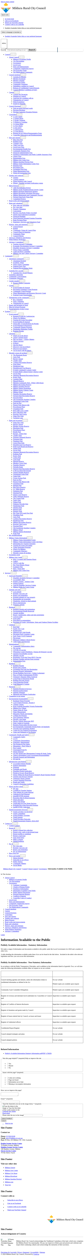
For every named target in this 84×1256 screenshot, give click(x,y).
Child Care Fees (18, 145)
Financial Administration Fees (22, 153)
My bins (15, 789)
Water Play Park (18, 416)
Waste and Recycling (16, 786)
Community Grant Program (22, 291)
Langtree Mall (17, 379)
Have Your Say (14, 853)
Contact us (8, 823)
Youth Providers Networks (21, 819)
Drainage (16, 767)
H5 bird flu (16, 759)
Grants (11, 285)
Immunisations (13, 644)
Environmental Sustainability (18, 699)
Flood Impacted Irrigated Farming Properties (27, 218)
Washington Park (18, 506)
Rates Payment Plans (20, 220)
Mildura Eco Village (19, 708)
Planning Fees (17, 165)
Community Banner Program (22, 327)
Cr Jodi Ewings (18, 129)
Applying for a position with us (23, 98)
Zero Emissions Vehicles (21, 717)
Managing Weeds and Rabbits (22, 714)
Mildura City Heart (11, 1173)
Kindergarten (17, 630)
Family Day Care (18, 629)
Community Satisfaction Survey (23, 68)
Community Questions (20, 84)
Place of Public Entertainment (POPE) (25, 675)
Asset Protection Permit (20, 682)
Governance (17, 63)
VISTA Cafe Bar (18, 563)
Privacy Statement (23, 1252)
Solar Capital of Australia (21, 723)
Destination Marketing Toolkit (23, 329)
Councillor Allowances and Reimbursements (27, 135)
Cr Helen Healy (18, 118)
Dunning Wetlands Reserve (22, 437)
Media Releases (18, 858)
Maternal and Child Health (21, 632)
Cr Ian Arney (17, 128)
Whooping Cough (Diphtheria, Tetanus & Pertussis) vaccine (32, 652)
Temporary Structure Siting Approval (25, 677)
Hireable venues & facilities (18, 353)
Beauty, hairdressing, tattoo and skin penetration (28, 615)
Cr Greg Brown (18, 131)
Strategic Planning (19, 692)
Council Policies (18, 236)
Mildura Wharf (18, 392)
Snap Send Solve (18, 837)
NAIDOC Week (18, 263)
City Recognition (18, 61)
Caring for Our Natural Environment (25, 730)
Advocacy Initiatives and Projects (20, 238)
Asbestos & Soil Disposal (21, 794)
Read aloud (6, 1113)
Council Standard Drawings (22, 780)
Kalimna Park (17, 454)
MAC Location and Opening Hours (24, 559)
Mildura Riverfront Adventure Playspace (26, 193)
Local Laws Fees (18, 147)
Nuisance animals (18, 605)
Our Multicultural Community (22, 72)
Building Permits (18, 666)
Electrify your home (19, 719)
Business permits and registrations (24, 609)
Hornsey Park (17, 511)
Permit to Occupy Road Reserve (23, 773)
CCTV (15, 739)
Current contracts (18, 179)
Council (24, 869)
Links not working (15, 1078)
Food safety (17, 618)
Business (12, 607)
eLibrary (16, 343)
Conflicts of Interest (19, 896)
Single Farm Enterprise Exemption (24, 214)
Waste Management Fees (21, 171)
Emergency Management (21, 742)
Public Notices (18, 862)
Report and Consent (19, 667)
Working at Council (19, 96)
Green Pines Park (18, 443)
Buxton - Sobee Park (20, 434)
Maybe (11, 1066)
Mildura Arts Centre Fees (21, 160)
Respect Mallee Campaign (21, 283)
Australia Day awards (16, 271)
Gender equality (14, 281)
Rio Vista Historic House (21, 565)
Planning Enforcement (20, 691)
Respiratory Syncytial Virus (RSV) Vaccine (27, 657)
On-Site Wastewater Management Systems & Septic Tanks (32, 753)
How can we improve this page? (11, 1090)
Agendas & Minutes (19, 77)
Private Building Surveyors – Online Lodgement (28, 673)
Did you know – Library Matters (23, 339)
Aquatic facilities (18, 613)
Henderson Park (18, 366)
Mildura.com (9, 1182)
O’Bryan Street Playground (22, 471)
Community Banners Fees (21, 151)
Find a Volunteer (18, 301)
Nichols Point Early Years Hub (23, 197)
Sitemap (42, 1252)
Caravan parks (17, 617)
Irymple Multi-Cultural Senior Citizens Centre (28, 372)
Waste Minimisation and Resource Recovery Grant (29, 293)
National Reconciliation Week (22, 268)
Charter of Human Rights (21, 887)
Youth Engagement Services (18, 810)
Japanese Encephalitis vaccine (22, 654)
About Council (14, 57)
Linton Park (17, 458)
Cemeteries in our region (17, 696)
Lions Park (16, 459)
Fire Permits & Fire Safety (21, 744)
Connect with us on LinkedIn (16, 1207)
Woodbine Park (18, 515)
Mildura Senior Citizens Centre (23, 390)
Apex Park (16, 357)
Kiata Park (16, 533)
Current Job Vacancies (20, 94)
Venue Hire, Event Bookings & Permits (26, 324)
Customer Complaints (20, 885)
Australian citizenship (16, 275)
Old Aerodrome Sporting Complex (24, 399)
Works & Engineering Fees (22, 173)
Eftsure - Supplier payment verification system (28, 183)
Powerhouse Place (19, 407)
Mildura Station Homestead (22, 388)
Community (9, 256)
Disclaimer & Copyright (8, 1252)
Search (3, 50)
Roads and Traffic (19, 782)
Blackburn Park (18, 428)
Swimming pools (14, 555)
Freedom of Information (21, 889)
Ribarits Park (17, 485)
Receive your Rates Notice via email (25, 213)
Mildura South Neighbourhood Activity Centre (28, 190)
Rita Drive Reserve (19, 487)
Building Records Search (21, 680)
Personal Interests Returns (21, 894)
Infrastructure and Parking (17, 761)
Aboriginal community (16, 259)
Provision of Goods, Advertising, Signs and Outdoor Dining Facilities (35, 622)
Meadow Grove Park (20, 463)
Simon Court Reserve (20, 495)
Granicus (36, 1254)
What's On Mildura (19, 318)
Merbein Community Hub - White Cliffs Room (28, 383)
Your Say (8, 1185)
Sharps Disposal (18, 752)
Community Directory (16, 278)
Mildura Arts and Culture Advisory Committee (28, 253)
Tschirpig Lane (18, 418)
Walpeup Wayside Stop (20, 504)
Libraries (12, 334)
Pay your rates (17, 207)
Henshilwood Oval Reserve (22, 368)
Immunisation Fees (19, 158)
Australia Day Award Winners (23, 273)
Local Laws (17, 65)
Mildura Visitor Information (18, 538)
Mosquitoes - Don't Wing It (22, 746)
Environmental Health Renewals (23, 611)
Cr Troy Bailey (18, 126)
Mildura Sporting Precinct (21, 386)
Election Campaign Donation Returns (25, 112)
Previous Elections (19, 110)
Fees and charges (14, 138)
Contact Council (14, 825)
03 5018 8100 (10, 1136)
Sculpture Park (18, 567)
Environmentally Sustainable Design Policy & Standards (31, 727)
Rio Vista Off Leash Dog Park (23, 513)
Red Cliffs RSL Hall (19, 412)
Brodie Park (17, 432)
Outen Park (16, 476)
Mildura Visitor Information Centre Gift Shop (27, 542)
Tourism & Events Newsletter (22, 320)
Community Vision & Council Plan (24, 230)
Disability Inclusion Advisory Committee (26, 248)
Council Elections (14, 106)
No (10, 1068)
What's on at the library (20, 336)
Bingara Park (17, 509)
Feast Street (17, 364)
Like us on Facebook (14, 1203)
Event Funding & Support (21, 288)
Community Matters (19, 863)
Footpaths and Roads (20, 769)
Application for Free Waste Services (24, 803)
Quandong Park (18, 409)
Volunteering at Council (20, 100)
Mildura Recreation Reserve (22, 385)
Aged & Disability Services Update (24, 585)
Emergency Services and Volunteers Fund (26, 222)
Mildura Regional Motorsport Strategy (25, 191)
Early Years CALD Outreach (22, 636)
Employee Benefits (19, 104)
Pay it (11, 844)
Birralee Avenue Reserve (21, 426)
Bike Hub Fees (18, 140)
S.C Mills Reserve (19, 489)
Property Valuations (19, 209)
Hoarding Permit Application (22, 771)
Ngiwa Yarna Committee (21, 250)
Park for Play (17, 403)
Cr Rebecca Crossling (20, 122)
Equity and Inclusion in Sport (18, 305)
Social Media (17, 865)
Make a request (18, 839)
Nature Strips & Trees (20, 710)
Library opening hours (20, 337)
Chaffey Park (17, 361)
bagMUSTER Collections (21, 807)
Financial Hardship (19, 216)
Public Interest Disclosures (21, 892)
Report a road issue (19, 836)
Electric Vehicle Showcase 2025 (23, 721)
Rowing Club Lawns (20, 414)
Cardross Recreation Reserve (22, 362)
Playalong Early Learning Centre (23, 634)
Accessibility (34, 1252)
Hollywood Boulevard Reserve (23, 446)
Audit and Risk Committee (21, 251)
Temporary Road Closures (21, 778)
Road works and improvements (19, 201)
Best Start (16, 627)
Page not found (13, 1080)
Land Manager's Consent (21, 684)
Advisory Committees (16, 242)
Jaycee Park (17, 373)
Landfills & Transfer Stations (22, 790)
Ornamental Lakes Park (20, 401)
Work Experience (18, 102)
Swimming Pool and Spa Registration (25, 669)
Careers (11, 92)
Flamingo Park (18, 441)
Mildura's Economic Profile (22, 59)
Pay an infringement (19, 851)
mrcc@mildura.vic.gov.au (14, 1138)
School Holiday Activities (21, 815)
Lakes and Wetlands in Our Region (24, 732)
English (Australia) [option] (23, 36)
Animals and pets (14, 590)
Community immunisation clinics (23, 646)
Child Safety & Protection (21, 642)
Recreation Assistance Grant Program (25, 289)
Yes (10, 1064)
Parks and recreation (15, 420)
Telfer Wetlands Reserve (21, 496)
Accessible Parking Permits (22, 764)
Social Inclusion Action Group (19, 309)
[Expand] (13, 54)
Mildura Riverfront (11, 1176)
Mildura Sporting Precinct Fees (23, 162)
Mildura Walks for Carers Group (23, 587)
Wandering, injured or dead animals (24, 601)
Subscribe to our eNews (21, 860)
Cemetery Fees (18, 143)
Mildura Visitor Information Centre (24, 540)
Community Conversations (17, 276)
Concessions (17, 211)
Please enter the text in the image (13, 1115)
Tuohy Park (17, 500)
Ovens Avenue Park (19, 478)
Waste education (18, 800)
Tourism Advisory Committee (22, 244)
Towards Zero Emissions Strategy (24, 728)
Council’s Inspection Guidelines (23, 784)
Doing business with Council (22, 181)
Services (7, 573)
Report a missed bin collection (23, 830)
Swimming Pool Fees (20, 169)
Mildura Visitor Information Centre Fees (26, 164)
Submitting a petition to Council (23, 86)
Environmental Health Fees (22, 149)
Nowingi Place (18, 398)
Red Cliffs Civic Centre (20, 410)
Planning (12, 687)
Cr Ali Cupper (17, 116)
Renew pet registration (20, 595)
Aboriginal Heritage (19, 261)
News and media (14, 856)
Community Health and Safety (19, 735)
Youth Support (18, 817)
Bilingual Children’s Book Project (24, 640)
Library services (18, 341)
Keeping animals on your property (24, 597)
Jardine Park (17, 448)
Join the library (18, 345)
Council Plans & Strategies (21, 232)
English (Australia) (23, 28)
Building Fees (17, 141)
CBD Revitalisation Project (22, 188)
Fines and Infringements (21, 67)
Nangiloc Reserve (19, 465)
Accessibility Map (19, 580)
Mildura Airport (10, 1167)
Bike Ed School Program (17, 307)
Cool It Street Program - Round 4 (24, 703)
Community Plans (19, 234)
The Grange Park (18, 498)
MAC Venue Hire (19, 569)
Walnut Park (17, 502)
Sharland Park (17, 493)
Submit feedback (18, 841)
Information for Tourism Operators (24, 544)
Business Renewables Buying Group (25, 725)
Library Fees (17, 156)
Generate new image (9, 1111)
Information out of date (16, 1082)
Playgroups (16, 638)
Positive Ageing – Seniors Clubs (23, 581)
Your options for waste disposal (23, 792)
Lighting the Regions (20, 715)
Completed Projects (19, 199)
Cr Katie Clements (19, 120)
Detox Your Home (19, 801)
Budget (15, 228)
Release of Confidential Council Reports (26, 88)
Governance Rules (19, 82)
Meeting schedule (18, 80)
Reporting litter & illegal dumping (24, 798)
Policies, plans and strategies (18, 224)
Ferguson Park (18, 439)
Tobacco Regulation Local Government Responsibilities (31, 755)
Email (7, 1099)
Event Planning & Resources (22, 325)
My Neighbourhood (15, 535)
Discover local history (20, 349)
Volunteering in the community (19, 297)
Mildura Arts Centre (15, 557)
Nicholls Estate (18, 467)
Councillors (12, 114)
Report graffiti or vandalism (22, 834)
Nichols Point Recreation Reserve (24, 396)
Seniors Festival (18, 583)
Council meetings (14, 75)
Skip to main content (7, 2)
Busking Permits (18, 331)
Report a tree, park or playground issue (25, 832)
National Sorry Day (19, 266)
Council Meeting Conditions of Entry (25, 90)
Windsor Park (17, 508)
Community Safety (19, 737)
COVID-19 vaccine (19, 650)
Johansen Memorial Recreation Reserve (26, 375)
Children (12, 625)
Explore (7, 311)
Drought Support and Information (24, 757)
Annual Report (18, 226)
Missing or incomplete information (20, 1084)
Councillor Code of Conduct (22, 898)
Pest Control (17, 748)
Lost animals (17, 592)
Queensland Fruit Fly (20, 750)
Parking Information (19, 765)
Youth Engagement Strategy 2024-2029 (26, 821)
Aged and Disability (15, 576)
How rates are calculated (21, 205)
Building (12, 664)
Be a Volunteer (18, 300)
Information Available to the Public (24, 890)
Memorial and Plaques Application (24, 694)
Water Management (19, 712)
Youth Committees (19, 813)
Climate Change (18, 704)
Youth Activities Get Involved (22, 812)
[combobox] (11, 32)
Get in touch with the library (22, 350)
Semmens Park (18, 491)
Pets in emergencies (19, 603)
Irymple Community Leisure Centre (24, 370)
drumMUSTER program (21, 796)
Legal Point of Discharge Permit (23, 679)
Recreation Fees (18, 167)
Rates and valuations (15, 203)
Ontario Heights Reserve (21, 472)
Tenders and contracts (16, 175)
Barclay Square (18, 359)
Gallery (15, 561)
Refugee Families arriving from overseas (26, 659)
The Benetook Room (20, 355)
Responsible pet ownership (22, 599)
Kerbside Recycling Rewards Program (25, 805)
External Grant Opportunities (22, 295)
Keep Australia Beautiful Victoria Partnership (27, 706)
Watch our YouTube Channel (16, 1210)
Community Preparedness (21, 740)
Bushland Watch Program (21, 701)
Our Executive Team (20, 70)
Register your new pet (20, 593)
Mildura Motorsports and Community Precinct (28, 195)
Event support (13, 314)
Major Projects (13, 186)
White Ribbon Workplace (17, 239)
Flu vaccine (17, 648)
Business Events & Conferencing (24, 316)
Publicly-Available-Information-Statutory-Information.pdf (28, 1053)
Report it (12, 828)
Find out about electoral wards (23, 108)
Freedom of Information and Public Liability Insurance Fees (32, 154)
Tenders (15, 178)
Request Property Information (22, 671)
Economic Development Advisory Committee (28, 246)
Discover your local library (21, 347)
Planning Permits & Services (22, 689)
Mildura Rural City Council (12, 869)
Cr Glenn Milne (18, 124)
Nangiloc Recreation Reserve (22, 394)
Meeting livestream (19, 79)
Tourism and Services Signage (23, 776)
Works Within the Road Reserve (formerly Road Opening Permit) (34, 775)
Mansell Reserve (18, 381)
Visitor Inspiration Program (22, 547)
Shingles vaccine (18, 655)
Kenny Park (17, 377)
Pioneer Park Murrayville (21, 405)
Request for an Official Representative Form (27, 133)
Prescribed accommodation (22, 620)
